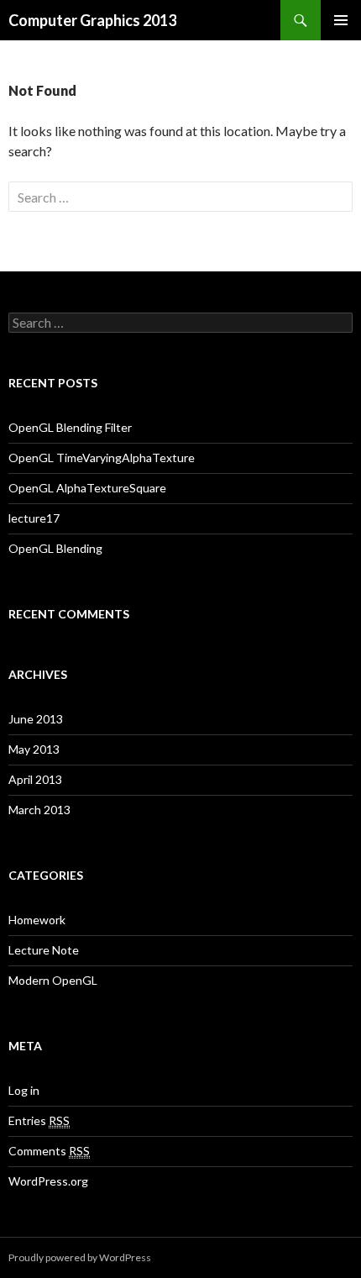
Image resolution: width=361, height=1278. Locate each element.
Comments (49, 1151)
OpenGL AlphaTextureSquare (87, 488)
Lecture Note (43, 950)
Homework (36, 919)
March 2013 (39, 809)
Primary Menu (341, 20)
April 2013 (35, 779)
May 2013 (34, 749)
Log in (23, 1090)
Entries (39, 1120)
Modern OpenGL (52, 980)
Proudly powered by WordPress (79, 1257)
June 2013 (35, 719)
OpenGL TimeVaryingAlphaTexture (101, 457)
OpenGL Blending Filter (70, 427)
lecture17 (34, 518)
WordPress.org (48, 1181)
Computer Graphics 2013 (92, 20)
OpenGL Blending (55, 548)
